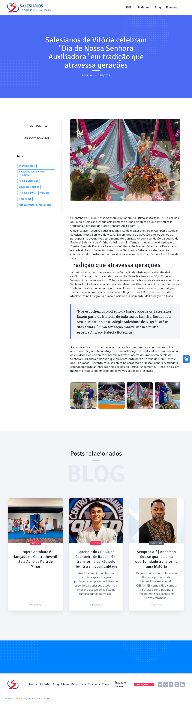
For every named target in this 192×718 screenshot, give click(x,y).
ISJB (129, 7)
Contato (107, 684)
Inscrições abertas (142, 685)
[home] (30, 7)
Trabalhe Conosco (120, 684)
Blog (158, 7)
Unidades (143, 7)
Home (33, 684)
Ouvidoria (94, 684)
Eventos (171, 7)
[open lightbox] (83, 395)
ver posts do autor (37, 138)
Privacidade (78, 684)
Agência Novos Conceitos (38, 698)
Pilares (65, 684)
